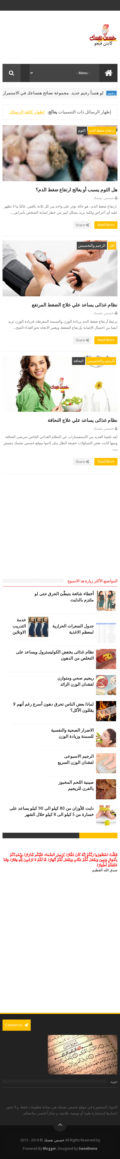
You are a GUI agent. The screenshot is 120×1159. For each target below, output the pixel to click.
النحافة (78, 361)
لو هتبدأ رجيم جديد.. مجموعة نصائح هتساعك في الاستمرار (62, 93)
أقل (112, 245)
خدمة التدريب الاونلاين (19, 626)
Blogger (49, 1148)
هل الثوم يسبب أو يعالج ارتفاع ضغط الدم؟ (76, 190)
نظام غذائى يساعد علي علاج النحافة (82, 420)
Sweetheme (88, 1148)
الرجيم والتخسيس (91, 245)
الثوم (82, 130)
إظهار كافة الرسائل (26, 112)
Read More (105, 225)
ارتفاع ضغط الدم (102, 130)
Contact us (14, 1025)
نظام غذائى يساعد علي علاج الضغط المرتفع (74, 305)
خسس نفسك (54, 1140)
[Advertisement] (70, 531)
